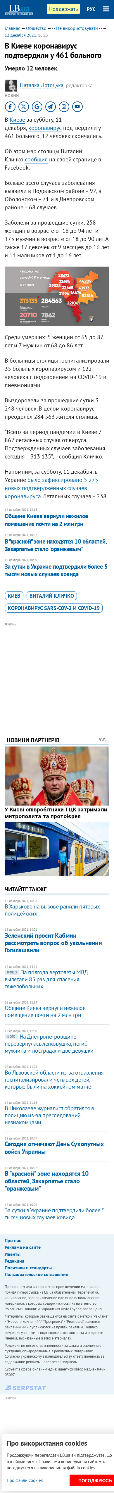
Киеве (17, 119)
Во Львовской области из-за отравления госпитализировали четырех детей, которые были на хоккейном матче (54, 1079)
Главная (12, 28)
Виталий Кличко (52, 595)
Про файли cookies (25, 1480)
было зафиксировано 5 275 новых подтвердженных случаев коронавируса (51, 488)
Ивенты (12, 1254)
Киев (14, 595)
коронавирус (45, 128)
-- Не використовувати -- (77, 28)
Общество (36, 28)
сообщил (36, 159)
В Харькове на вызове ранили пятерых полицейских (52, 910)
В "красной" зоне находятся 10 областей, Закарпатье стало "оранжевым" (56, 545)
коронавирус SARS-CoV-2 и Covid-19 (54, 608)
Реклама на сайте (23, 1247)
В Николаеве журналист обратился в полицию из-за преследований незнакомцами (49, 1115)
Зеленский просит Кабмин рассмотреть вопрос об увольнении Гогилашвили (53, 942)
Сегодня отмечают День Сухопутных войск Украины (54, 1147)
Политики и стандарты (28, 1267)
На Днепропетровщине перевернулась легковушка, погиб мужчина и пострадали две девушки (49, 1043)
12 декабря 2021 (20, 35)
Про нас (13, 1240)
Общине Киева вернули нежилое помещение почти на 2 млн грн (46, 519)
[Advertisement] (57, 672)
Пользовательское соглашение (36, 1274)
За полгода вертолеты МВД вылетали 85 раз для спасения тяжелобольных (46, 979)
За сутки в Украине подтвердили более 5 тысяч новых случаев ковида (56, 570)
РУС (91, 9)
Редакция (14, 1261)
